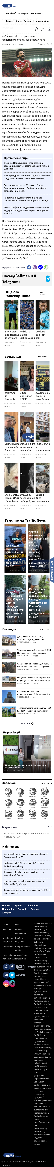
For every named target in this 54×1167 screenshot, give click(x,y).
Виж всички (42, 293)
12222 (22, 571)
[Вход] (36, 30)
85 (36, 697)
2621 (8, 407)
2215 (8, 345)
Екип (17, 924)
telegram (40, 267)
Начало (6, 905)
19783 (24, 407)
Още (46, 21)
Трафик (22, 909)
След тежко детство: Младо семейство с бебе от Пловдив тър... (25, 883)
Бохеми (35, 909)
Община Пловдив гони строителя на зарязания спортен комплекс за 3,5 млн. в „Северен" (33, 680)
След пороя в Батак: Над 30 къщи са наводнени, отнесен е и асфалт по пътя (34, 666)
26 (36, 642)
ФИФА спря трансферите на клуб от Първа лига (13, 335)
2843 (23, 509)
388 (36, 714)
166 (36, 669)
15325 (46, 621)
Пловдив (11, 13)
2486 (23, 458)
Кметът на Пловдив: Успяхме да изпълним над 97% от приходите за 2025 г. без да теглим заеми (11, 396)
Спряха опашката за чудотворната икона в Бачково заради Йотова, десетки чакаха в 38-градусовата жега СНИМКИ (38, 549)
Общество (32, 905)
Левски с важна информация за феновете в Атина (27, 335)
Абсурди (7, 912)
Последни (9, 629)
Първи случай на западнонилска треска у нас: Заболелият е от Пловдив (44, 447)
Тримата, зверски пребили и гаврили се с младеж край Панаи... (24, 874)
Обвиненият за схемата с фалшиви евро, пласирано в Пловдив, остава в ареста (27, 447)
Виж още (26, 723)
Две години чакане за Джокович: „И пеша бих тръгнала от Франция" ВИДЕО (14, 556)
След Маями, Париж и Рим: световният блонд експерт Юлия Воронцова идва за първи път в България (12, 498)
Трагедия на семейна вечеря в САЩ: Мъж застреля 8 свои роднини (34, 652)
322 (23, 345)
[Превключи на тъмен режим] (49, 29)
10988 (40, 458)
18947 (8, 509)
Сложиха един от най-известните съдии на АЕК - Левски (43, 335)
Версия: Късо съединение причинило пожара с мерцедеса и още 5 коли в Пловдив (43, 498)
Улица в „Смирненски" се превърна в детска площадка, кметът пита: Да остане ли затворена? (15, 605)
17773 (21, 771)
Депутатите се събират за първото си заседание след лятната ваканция (30, 639)
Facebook (29, 267)
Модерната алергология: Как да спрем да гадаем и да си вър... (26, 766)
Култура (38, 21)
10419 (22, 621)
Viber (35, 267)
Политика (35, 13)
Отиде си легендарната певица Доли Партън (28, 498)
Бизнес (10, 21)
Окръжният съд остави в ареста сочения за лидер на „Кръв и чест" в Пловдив (11, 447)
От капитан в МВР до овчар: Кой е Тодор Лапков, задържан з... (24, 865)
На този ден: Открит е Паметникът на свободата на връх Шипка (34, 694)
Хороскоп (9, 783)
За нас (6, 924)
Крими (18, 21)
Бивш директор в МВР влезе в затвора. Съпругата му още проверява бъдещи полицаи (26, 396)
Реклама (7, 929)
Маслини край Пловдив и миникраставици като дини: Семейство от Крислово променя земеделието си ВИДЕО (39, 603)
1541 (37, 683)
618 (39, 345)
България (23, 13)
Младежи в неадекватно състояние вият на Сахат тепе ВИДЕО (26, 856)
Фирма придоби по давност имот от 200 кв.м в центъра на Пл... (27, 892)
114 (36, 656)
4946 (39, 509)
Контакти (8, 946)
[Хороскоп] (27, 818)
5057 (8, 458)
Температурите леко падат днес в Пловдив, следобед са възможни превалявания (34, 711)
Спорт (28, 21)
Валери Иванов (46, 44)
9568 (45, 571)
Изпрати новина (52, 570)
